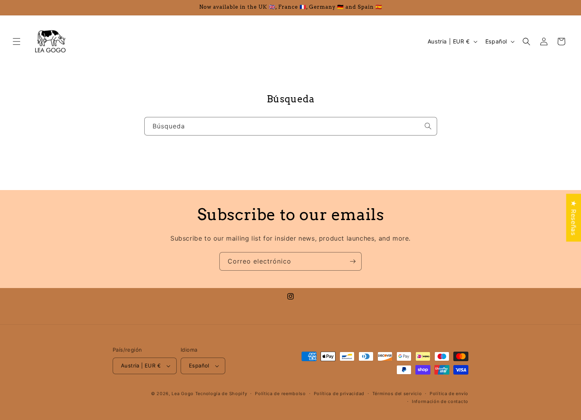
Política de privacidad (339, 393)
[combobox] (291, 126)
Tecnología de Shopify (221, 393)
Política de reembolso (280, 393)
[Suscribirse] (352, 261)
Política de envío (449, 393)
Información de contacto (440, 401)
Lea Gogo (183, 393)
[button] (16, 41)
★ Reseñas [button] (573, 217)
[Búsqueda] (428, 126)
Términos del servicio (397, 393)
